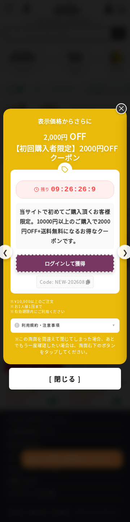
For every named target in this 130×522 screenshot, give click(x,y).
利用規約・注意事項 (41, 325)
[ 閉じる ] (65, 378)
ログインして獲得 (65, 263)
